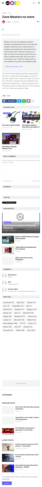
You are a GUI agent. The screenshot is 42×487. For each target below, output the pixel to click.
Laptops (7, 320)
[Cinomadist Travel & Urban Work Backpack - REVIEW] (8, 468)
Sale (17, 327)
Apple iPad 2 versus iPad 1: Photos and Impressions (27, 418)
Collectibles (17, 306)
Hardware (19, 316)
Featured (7, 309)
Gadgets (31, 309)
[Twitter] (19, 101)
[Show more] (33, 101)
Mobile (31, 320)
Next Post (35, 181)
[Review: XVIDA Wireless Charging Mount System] (8, 240)
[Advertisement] (21, 356)
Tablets (20, 330)
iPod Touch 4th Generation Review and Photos (27, 408)
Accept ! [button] (7, 483)
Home (4, 13)
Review (7, 327)
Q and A (32, 323)
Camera (31, 302)
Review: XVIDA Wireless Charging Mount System (27, 237)
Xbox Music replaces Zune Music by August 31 (31, 126)
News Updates (10, 323)
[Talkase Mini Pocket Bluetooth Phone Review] (8, 250)
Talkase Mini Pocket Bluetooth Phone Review (25, 248)
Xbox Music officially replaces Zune (9, 147)
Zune (9, 13)
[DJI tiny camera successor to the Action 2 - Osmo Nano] (8, 447)
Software (28, 327)
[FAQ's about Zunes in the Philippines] (8, 261)
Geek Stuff (28, 313)
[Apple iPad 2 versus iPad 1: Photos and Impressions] (8, 421)
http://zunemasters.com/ (14, 66)
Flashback (19, 309)
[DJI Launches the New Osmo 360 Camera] (8, 458)
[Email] (29, 101)
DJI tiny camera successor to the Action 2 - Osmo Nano (26, 445)
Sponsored (8, 330)
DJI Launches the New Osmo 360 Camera (26, 455)
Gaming (7, 313)
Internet (32, 316)
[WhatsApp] (24, 101)
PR (22, 323)
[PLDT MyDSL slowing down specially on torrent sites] (8, 431)
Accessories (8, 302)
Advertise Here (21, 383)
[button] (3, 3)
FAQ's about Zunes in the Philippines (24, 258)
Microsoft (19, 320)
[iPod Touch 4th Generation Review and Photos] (8, 410)
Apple (20, 302)
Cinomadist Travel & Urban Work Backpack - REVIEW (26, 466)
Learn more (6, 479)
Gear (17, 313)
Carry (6, 306)
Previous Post (7, 181)
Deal (29, 306)
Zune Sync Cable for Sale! (11, 125)
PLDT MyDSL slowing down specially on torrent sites (24, 429)
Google (7, 316)
